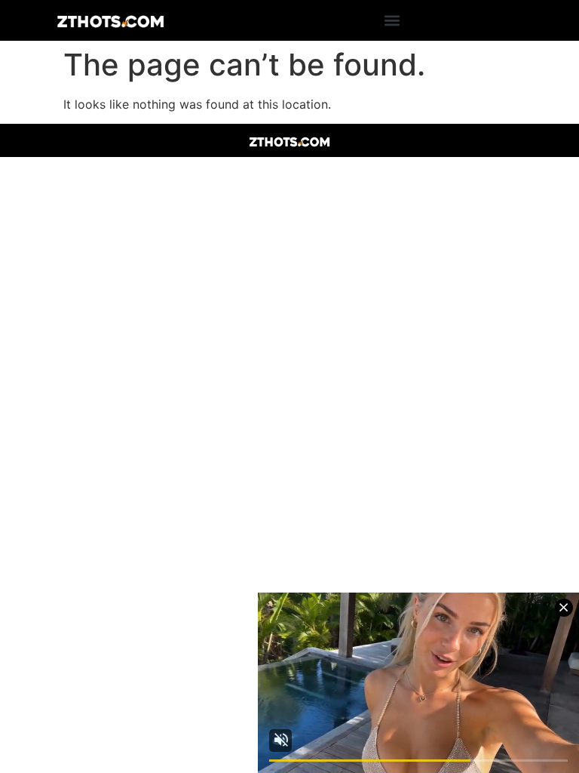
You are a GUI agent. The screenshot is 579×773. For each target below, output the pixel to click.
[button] (392, 20)
